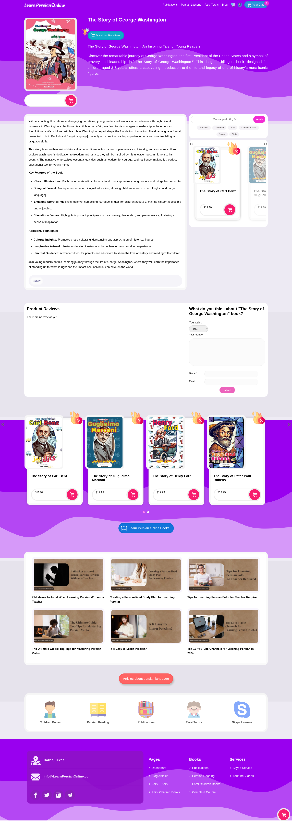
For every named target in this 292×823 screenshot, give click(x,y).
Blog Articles (160, 776)
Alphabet (204, 127)
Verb (232, 127)
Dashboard (159, 768)
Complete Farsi (248, 127)
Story (37, 280)
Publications (170, 4)
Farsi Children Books (166, 792)
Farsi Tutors (211, 4)
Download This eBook (108, 35)
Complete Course (204, 792)
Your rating (195, 322)
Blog (225, 4)
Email (193, 381)
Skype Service (242, 768)
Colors (222, 134)
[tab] (144, 512)
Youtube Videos (243, 776)
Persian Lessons (191, 4)
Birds (234, 134)
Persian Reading (203, 776)
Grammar (219, 127)
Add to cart (70, 100)
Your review (196, 334)
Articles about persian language (146, 678)
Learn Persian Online (44, 5)
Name (193, 373)
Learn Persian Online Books (149, 528)
